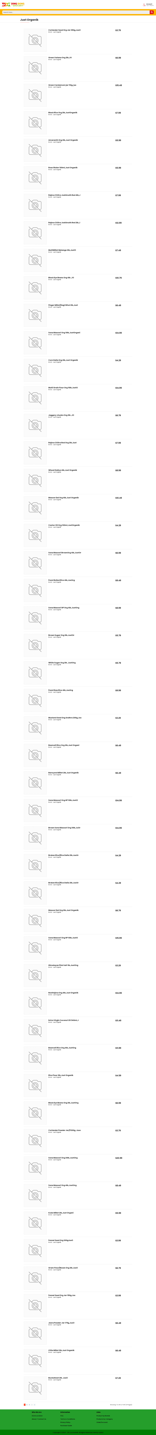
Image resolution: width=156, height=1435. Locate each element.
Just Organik (57, 32)
